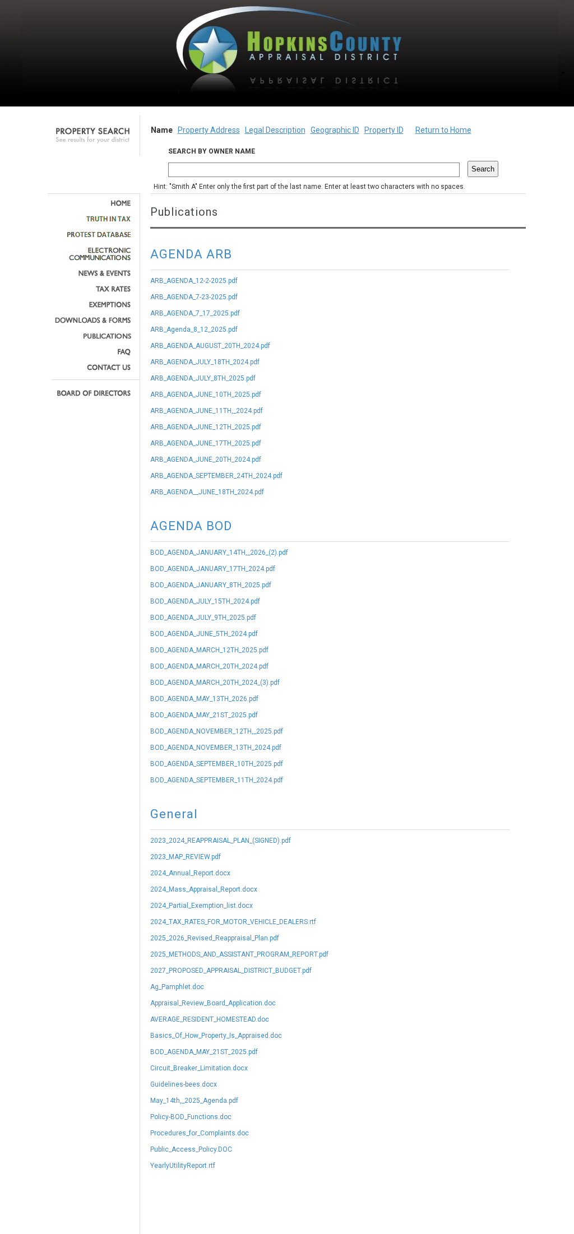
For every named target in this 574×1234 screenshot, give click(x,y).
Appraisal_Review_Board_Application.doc (213, 1003)
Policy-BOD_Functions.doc (191, 1117)
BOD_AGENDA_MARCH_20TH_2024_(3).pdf (215, 682)
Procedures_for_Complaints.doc (199, 1133)
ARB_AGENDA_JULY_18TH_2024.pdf (205, 362)
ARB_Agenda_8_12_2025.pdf (194, 329)
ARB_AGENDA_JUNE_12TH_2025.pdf (205, 427)
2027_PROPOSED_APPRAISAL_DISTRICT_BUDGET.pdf (231, 971)
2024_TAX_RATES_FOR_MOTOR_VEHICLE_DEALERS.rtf (233, 922)
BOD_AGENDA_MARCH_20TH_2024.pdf (209, 666)
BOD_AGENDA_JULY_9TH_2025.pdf (203, 617)
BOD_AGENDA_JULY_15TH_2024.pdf (205, 601)
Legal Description (275, 130)
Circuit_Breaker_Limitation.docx (199, 1068)
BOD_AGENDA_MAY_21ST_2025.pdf (204, 715)
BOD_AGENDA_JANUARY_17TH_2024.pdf (212, 569)
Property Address (209, 130)
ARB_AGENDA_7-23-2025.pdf (194, 297)
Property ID (384, 130)
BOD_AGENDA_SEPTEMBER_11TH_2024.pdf (216, 780)
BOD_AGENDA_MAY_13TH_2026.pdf (204, 699)
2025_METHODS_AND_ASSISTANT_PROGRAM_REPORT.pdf (239, 954)
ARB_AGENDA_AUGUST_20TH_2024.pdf (210, 346)
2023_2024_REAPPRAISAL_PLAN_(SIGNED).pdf (220, 841)
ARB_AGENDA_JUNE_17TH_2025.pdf (205, 443)
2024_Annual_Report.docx (190, 873)
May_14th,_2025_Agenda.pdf (194, 1101)
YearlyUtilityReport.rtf (182, 1166)
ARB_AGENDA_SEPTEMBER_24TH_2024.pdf (216, 476)
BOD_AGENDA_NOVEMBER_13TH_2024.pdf (215, 747)
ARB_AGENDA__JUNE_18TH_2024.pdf (207, 492)
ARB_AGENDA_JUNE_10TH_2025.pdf (205, 394)
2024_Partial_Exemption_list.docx (201, 906)
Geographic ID (335, 130)
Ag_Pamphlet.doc (177, 987)
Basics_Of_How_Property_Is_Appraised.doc (216, 1036)
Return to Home (443, 130)
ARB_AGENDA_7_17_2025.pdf (195, 313)
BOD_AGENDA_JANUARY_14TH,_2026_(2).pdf (219, 552)
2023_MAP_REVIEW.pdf (185, 857)
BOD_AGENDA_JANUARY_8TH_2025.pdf (210, 585)
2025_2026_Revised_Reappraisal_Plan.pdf (214, 938)
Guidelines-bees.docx (183, 1084)
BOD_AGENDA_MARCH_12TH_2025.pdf (209, 650)
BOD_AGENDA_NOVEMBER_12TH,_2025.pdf (216, 731)
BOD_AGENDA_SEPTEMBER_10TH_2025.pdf (216, 764)
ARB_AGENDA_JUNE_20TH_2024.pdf (205, 459)
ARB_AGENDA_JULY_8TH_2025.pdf (203, 378)
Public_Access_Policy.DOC (191, 1149)
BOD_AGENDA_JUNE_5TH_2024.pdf (204, 634)
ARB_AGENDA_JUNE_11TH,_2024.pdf (206, 411)
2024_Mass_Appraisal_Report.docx (203, 889)
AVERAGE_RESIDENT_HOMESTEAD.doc (209, 1019)
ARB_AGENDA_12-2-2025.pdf (194, 281)
